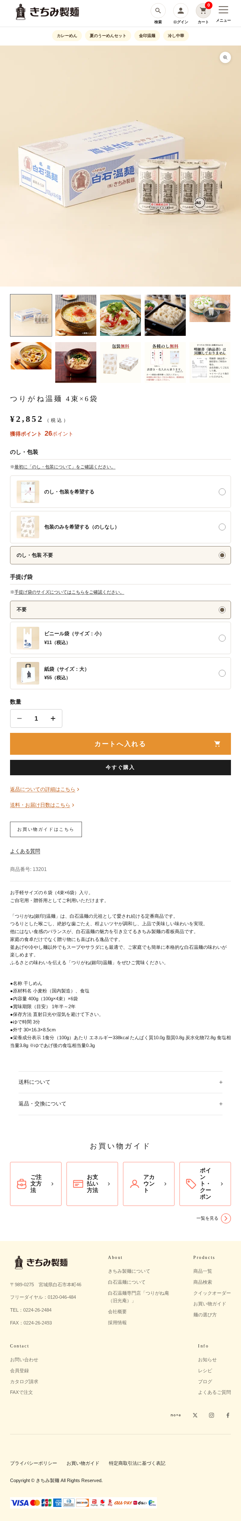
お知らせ (207, 1359)
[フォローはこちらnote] (175, 1415)
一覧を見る (207, 1218)
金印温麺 (147, 35)
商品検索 (202, 1282)
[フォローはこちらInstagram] (211, 1415)
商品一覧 (202, 1271)
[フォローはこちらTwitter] (195, 1415)
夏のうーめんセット (108, 35)
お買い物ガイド (209, 1303)
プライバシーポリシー (33, 1463)
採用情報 (117, 1322)
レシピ (205, 1370)
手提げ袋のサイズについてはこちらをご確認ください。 (69, 591)
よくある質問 (25, 851)
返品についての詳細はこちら (42, 789)
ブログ (205, 1381)
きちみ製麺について (129, 1271)
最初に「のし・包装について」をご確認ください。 (64, 466)
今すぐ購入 (120, 767)
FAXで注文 (21, 1392)
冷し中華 (176, 35)
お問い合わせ (24, 1359)
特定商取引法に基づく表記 (137, 1463)
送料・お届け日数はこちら (40, 805)
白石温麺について (127, 1282)
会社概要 (117, 1311)
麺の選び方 (205, 1314)
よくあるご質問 (214, 1392)
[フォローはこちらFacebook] (228, 1415)
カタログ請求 (24, 1381)
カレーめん (67, 35)
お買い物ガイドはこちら (46, 829)
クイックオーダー (212, 1293)
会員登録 (19, 1370)
